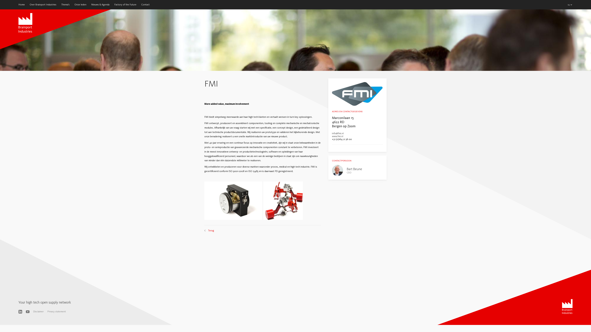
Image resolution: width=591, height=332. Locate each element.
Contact (145, 4)
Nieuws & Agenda (100, 4)
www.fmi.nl (337, 136)
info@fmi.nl (338, 133)
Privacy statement (56, 311)
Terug (211, 230)
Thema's (65, 4)
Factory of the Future (125, 4)
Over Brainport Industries (43, 4)
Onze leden (80, 4)
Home (21, 4)
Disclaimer (38, 311)
